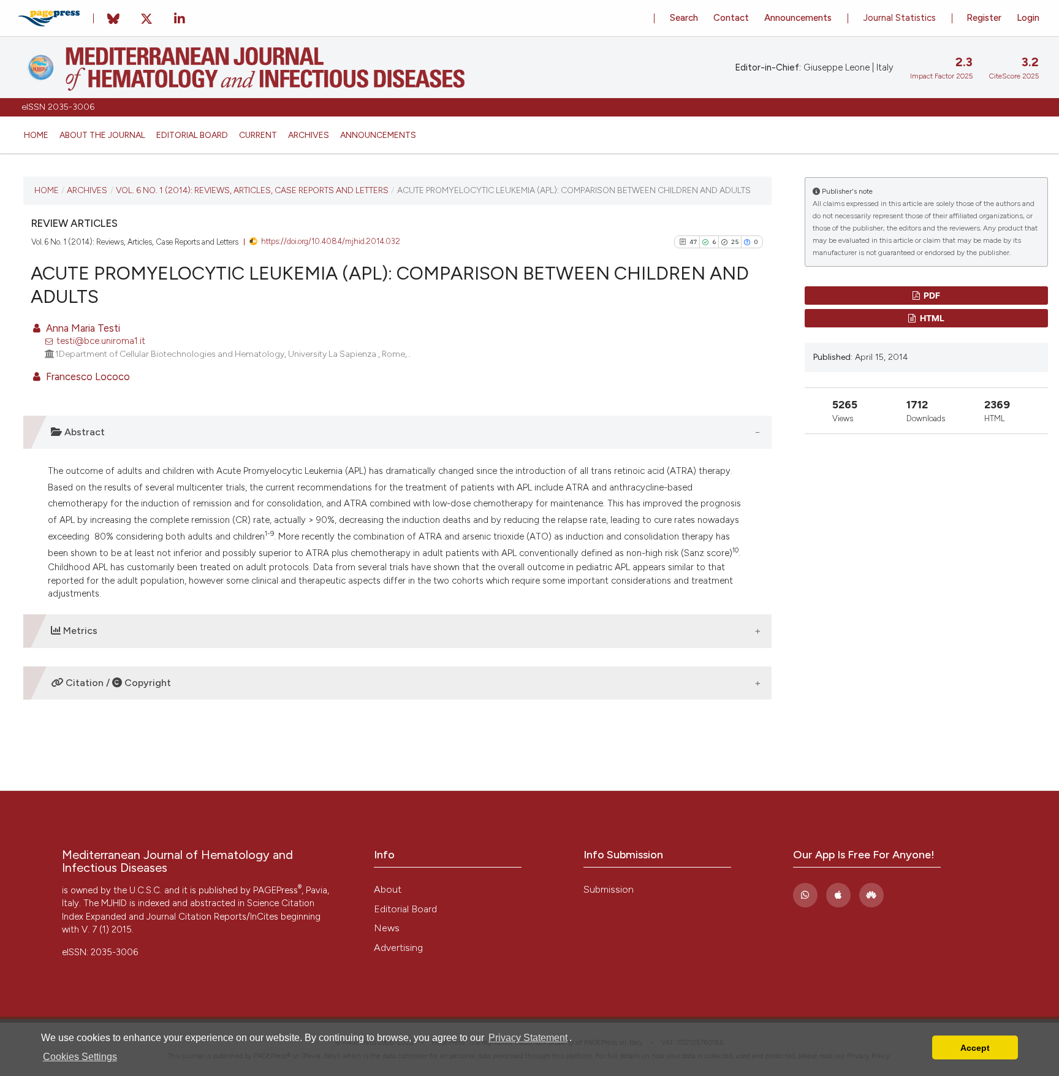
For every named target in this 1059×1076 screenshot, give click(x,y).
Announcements (378, 135)
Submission (608, 889)
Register (983, 17)
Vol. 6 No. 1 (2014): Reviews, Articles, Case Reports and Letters (252, 190)
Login (1028, 17)
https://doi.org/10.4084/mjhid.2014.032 (330, 241)
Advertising (398, 947)
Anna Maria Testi (82, 328)
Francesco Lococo (87, 376)
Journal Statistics (900, 17)
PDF (931, 295)
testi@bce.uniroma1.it (100, 340)
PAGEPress (277, 890)
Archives (308, 135)
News (387, 928)
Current (258, 135)
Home (36, 135)
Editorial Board (192, 135)
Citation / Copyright (117, 683)
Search (684, 17)
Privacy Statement (527, 1037)
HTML (931, 318)
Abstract (83, 432)
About (387, 889)
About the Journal (102, 135)
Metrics (79, 630)
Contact (731, 17)
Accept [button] (975, 1048)
